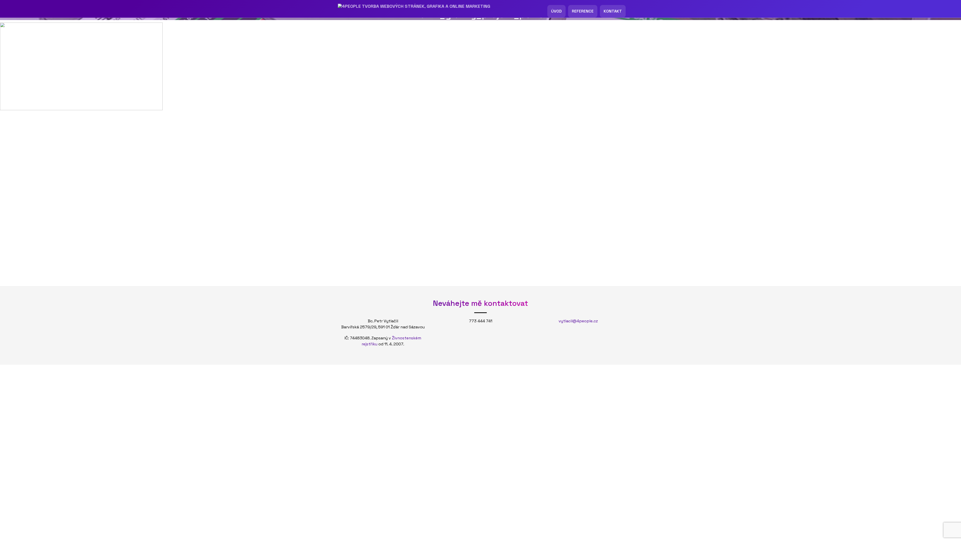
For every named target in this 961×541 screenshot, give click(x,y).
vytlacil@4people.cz (578, 321)
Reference (583, 11)
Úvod (556, 11)
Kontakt (613, 11)
